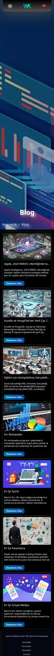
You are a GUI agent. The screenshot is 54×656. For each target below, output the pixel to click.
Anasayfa (9, 224)
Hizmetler (26, 650)
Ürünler (26, 654)
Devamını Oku (14, 283)
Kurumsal (26, 646)
